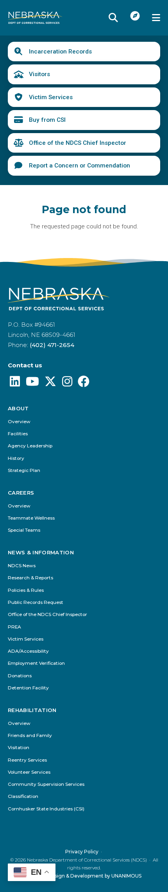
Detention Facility (28, 688)
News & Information (41, 552)
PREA (14, 627)
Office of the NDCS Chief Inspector (77, 142)
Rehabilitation (32, 710)
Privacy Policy (81, 852)
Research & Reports (30, 577)
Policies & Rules (26, 590)
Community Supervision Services (46, 784)
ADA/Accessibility (28, 651)
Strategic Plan (24, 470)
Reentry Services (27, 760)
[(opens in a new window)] (15, 383)
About (18, 408)
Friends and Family (30, 735)
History (16, 458)
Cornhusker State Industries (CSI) (46, 809)
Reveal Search (113, 17)
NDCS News (22, 565)
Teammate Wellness (31, 518)
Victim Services (51, 97)
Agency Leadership (30, 446)
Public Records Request (35, 602)
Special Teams (24, 530)
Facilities (18, 433)
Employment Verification (36, 663)
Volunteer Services (29, 772)
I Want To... (135, 15)
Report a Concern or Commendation (79, 165)
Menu (156, 17)
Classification (23, 796)
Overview (19, 421)
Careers (21, 493)
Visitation (18, 747)
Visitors (39, 74)
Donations (20, 675)
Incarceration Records (60, 51)
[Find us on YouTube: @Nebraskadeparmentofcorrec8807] (32, 383)
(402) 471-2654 (52, 345)
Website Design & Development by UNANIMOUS (84, 876)
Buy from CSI (47, 119)
